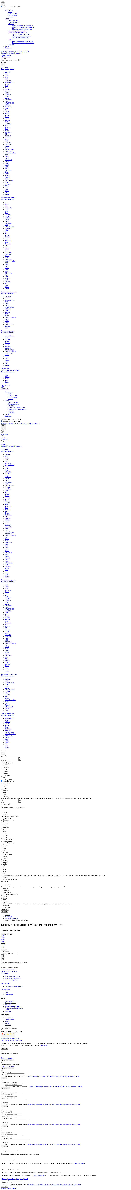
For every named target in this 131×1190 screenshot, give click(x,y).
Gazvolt (7, 111)
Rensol (7, 165)
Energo (7, 98)
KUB (6, 141)
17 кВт (3, 948)
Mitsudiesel (8, 151)
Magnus (7, 146)
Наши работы (12, 13)
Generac (7, 115)
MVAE (7, 158)
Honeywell (8, 132)
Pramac (7, 161)
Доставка (11, 44)
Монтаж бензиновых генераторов (23, 27)
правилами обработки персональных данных (64, 1076)
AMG (6, 79)
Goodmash (8, 123)
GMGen (7, 120)
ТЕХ (6, 187)
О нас (10, 12)
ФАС (6, 192)
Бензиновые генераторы (9, 292)
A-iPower (8, 72)
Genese (7, 117)
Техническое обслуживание (17, 32)
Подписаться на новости (9, 971)
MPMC (7, 156)
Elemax (7, 93)
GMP (6, 122)
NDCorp (7, 377)
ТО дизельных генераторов (21, 34)
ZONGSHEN (9, 180)
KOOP (7, 139)
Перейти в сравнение (8, 1066)
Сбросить (4, 911)
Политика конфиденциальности (11, 1040)
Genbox (7, 113)
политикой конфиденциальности (37, 1076)
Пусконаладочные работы (16, 31)
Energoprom (8, 99)
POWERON (8, 160)
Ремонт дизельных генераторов (22, 41)
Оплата (10, 17)
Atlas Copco (8, 80)
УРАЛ (7, 191)
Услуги (7, 19)
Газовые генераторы (7, 331)
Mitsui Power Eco (10, 153)
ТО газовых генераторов (20, 37)
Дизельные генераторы (8, 197)
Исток (7, 185)
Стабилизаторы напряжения (10, 370)
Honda (7, 130)
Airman (7, 75)
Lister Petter (8, 144)
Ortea (6, 380)
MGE (6, 148)
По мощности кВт (7, 934)
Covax (7, 84)
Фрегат (7, 194)
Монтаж (11, 24)
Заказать (4, 1078)
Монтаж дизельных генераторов (22, 25)
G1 (6, 110)
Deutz (6, 87)
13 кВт (3, 946)
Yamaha (7, 177)
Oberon (7, 378)
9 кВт (2, 941)
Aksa (6, 77)
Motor (6, 154)
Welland (7, 175)
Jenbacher (8, 136)
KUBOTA (8, 142)
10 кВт (3, 943)
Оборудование (5, 368)
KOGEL (7, 137)
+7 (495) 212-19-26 (79, 1163)
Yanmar (7, 179)
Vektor (7, 173)
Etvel (6, 101)
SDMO (7, 167)
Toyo (6, 172)
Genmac (7, 118)
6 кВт (2, 937)
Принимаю (5, 1048)
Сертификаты (12, 15)
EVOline (7, 105)
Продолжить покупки (8, 1060)
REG (6, 163)
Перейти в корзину (7, 1058)
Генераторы (4, 67)
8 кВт (2, 939)
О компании (9, 10)
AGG (6, 74)
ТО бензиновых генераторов (21, 36)
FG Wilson (8, 106)
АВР (2, 387)
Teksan (7, 168)
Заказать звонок (6, 55)
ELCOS (7, 91)
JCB (6, 134)
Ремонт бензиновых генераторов (23, 43)
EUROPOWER (9, 103)
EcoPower (8, 89)
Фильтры (4, 950)
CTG (6, 86)
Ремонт (10, 39)
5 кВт (2, 936)
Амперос (7, 184)
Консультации (13, 20)
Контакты (8, 48)
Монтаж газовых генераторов (22, 29)
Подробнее (44, 1045)
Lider (6, 375)
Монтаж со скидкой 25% (9, 1188)
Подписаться (5, 1088)
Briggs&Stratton (9, 82)
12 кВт (3, 944)
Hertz (6, 125)
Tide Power (8, 170)
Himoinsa (7, 127)
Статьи (7, 46)
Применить (5, 909)
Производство (5, 385)
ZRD (6, 182)
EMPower (8, 94)
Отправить (5, 1106)
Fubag (6, 108)
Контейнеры (5, 389)
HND (6, 129)
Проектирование (13, 22)
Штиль (7, 382)
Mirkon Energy (9, 149)
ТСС (6, 189)
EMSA (7, 96)
